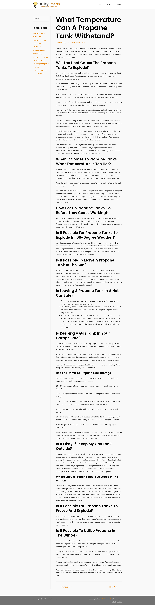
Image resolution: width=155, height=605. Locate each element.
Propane (59, 43)
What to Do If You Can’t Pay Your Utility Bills (39, 43)
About (100, 5)
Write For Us (106, 599)
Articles (108, 5)
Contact (118, 5)
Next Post (114, 587)
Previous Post (65, 587)
